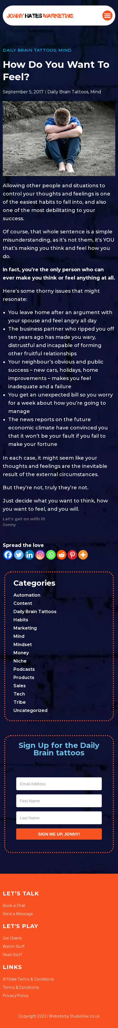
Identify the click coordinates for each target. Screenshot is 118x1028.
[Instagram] (40, 555)
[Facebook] (8, 555)
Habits (20, 619)
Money (21, 652)
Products (23, 677)
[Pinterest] (72, 555)
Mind (65, 50)
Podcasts (24, 669)
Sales (19, 685)
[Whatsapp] (51, 555)
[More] (83, 555)
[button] (107, 15)
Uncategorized (30, 710)
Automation (26, 595)
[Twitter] (19, 555)
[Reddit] (61, 555)
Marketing (25, 628)
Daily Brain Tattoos (29, 50)
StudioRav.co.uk (85, 1016)
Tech (19, 694)
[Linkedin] (29, 555)
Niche (20, 661)
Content (22, 603)
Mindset (22, 644)
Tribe (19, 702)
